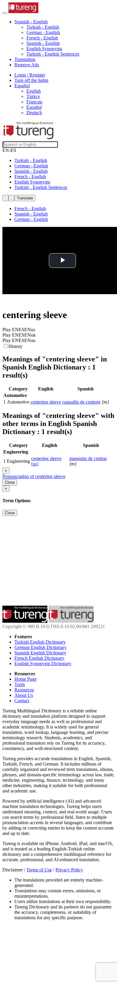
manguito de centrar (88, 458)
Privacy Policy (69, 869)
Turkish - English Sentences (52, 53)
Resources (24, 689)
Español (34, 107)
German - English (43, 32)
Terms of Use (39, 869)
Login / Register (29, 74)
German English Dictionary (40, 647)
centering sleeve (46, 401)
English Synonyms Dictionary (42, 663)
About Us (23, 695)
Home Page (25, 679)
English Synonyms (44, 48)
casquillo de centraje (81, 401)
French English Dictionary (39, 658)
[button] (31, 21)
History (15, 346)
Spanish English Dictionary (40, 652)
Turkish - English (42, 27)
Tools (19, 684)
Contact (21, 700)
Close (10, 482)
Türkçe (33, 96)
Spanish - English (43, 43)
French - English (42, 37)
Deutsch (34, 112)
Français (34, 101)
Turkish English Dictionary (40, 642)
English (33, 91)
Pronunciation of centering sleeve (33, 476)
